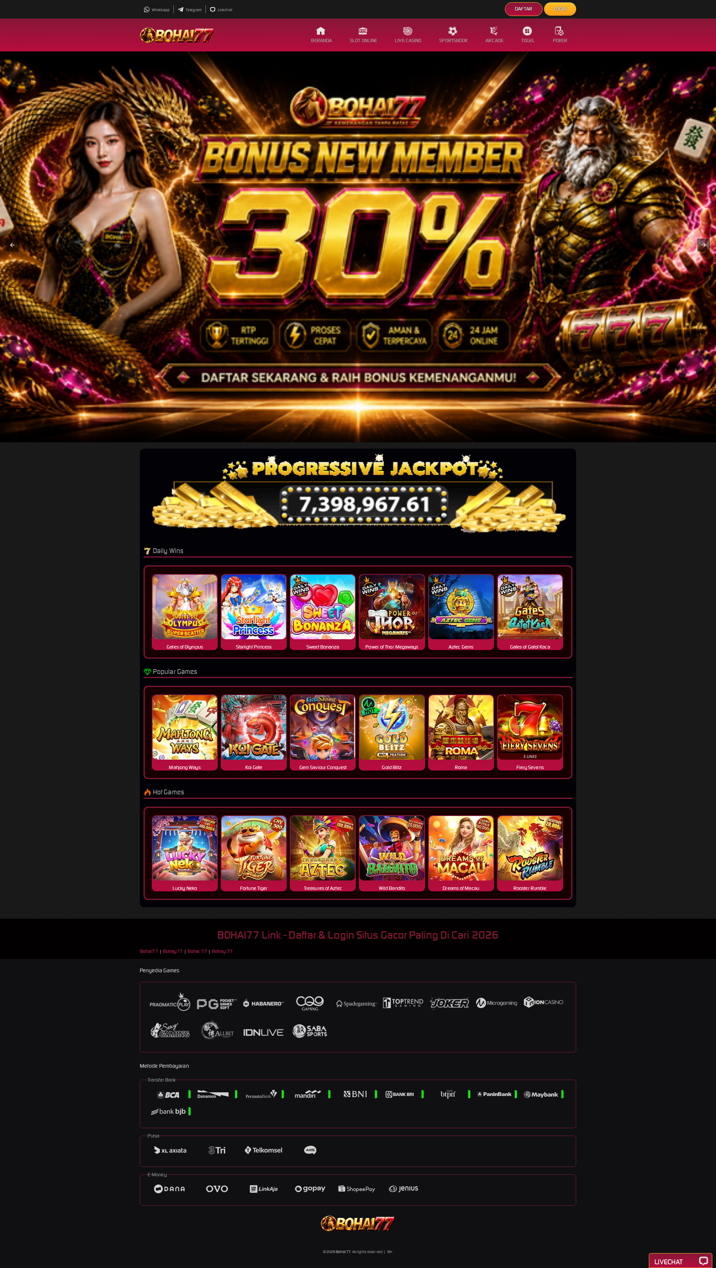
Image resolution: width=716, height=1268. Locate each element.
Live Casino (408, 40)
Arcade (494, 40)
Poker (560, 40)
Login (560, 9)
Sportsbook (453, 40)
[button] (12, 245)
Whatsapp (160, 9)
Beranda (321, 40)
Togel (528, 40)
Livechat (224, 9)
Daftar (524, 9)
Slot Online (363, 40)
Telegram (193, 9)
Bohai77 (343, 1251)
